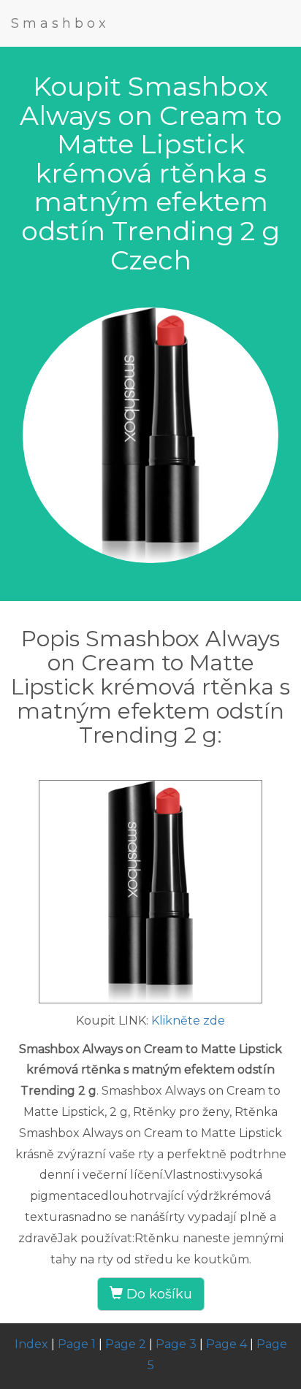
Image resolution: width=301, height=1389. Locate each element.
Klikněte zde (188, 1021)
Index (31, 1344)
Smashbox (60, 23)
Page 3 (176, 1344)
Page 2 (125, 1344)
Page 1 (77, 1344)
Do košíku (157, 1294)
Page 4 (226, 1344)
